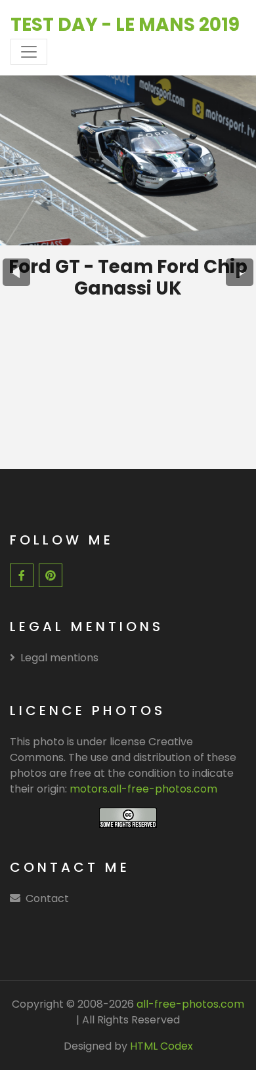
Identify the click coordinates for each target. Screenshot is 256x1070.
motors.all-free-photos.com (143, 788)
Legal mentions (59, 657)
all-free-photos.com (189, 1004)
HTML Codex (161, 1046)
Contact (47, 898)
